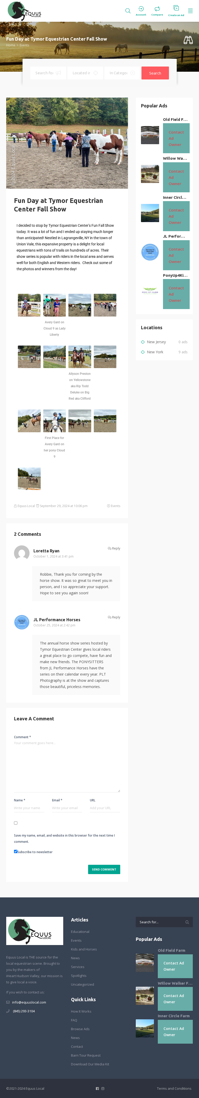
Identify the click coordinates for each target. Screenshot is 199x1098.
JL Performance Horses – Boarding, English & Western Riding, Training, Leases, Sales (175, 236)
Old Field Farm (175, 119)
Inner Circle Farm (175, 197)
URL (92, 800)
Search (155, 73)
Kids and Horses (84, 949)
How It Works (81, 1011)
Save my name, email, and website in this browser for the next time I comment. (64, 838)
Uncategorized (82, 984)
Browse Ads (80, 1029)
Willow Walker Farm (175, 158)
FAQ (74, 1020)
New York (154, 351)
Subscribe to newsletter (35, 852)
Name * (19, 800)
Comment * (22, 737)
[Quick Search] (188, 40)
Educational (80, 931)
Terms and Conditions (174, 1088)
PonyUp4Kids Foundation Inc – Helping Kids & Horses (175, 275)
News (75, 958)
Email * (57, 800)
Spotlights (79, 975)
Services (77, 966)
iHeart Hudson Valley (22, 975)
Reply (115, 548)
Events (24, 45)
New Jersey (156, 341)
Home (10, 45)
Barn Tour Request (86, 1055)
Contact (77, 1046)
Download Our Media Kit (90, 1064)
